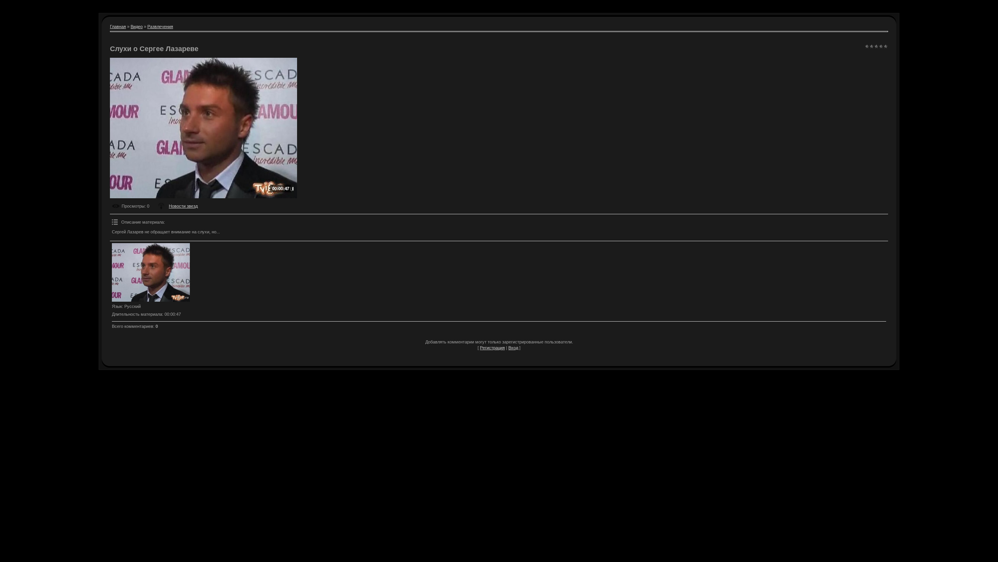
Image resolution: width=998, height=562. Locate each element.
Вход (513, 347)
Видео (137, 26)
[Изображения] (151, 272)
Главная (118, 26)
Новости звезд (183, 206)
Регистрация (492, 347)
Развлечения (160, 26)
